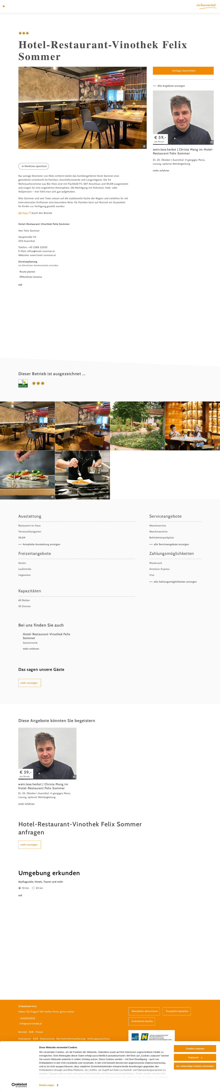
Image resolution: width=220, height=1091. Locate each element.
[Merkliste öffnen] (14, 6)
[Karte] (11, 6)
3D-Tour (23, 213)
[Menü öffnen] (3, 6)
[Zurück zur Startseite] (206, 6)
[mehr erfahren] (183, 132)
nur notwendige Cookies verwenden (195, 1066)
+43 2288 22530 (37, 247)
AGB (35, 1038)
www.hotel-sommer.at (43, 255)
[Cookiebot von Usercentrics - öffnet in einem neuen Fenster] (19, 1085)
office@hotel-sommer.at (41, 251)
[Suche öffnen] (18, 6)
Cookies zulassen (195, 1048)
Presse (39, 1032)
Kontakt (22, 1032)
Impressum (24, 1038)
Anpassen (193, 1057)
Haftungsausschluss (98, 1038)
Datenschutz (47, 1038)
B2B (31, 1032)
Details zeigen (46, 1085)
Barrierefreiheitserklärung (71, 1038)
